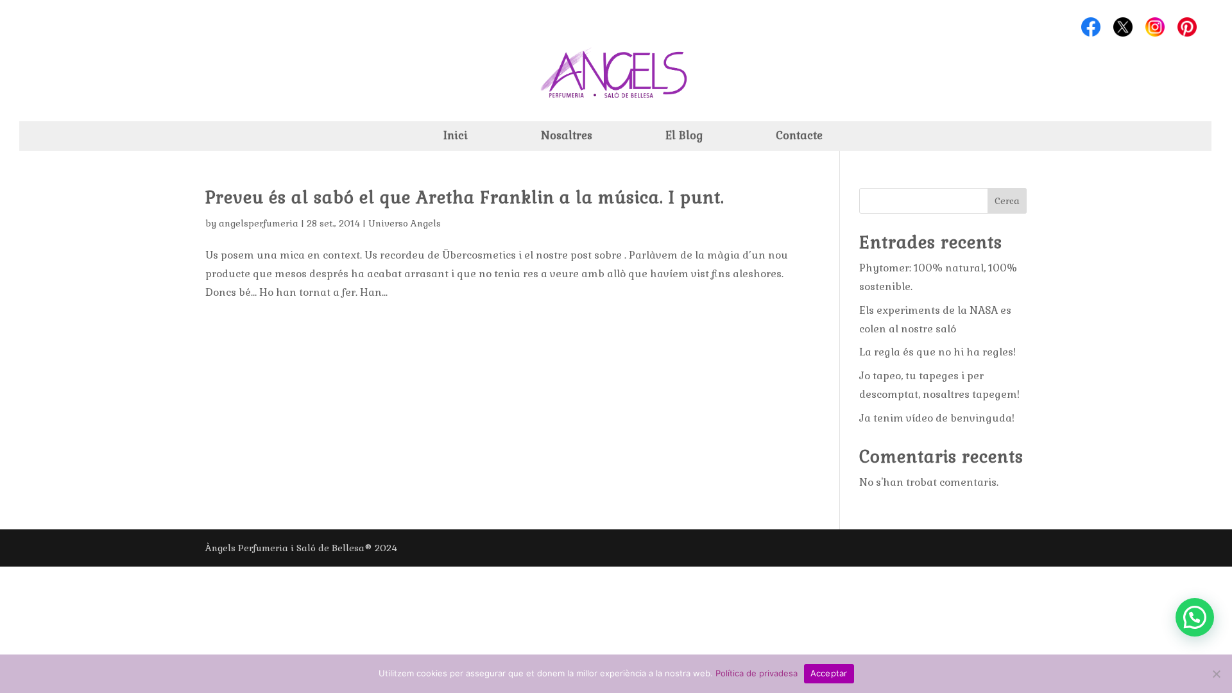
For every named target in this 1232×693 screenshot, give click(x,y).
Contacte (799, 136)
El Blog (684, 136)
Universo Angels (404, 223)
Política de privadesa (756, 673)
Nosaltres (566, 136)
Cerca (1007, 201)
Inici (455, 136)
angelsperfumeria (258, 223)
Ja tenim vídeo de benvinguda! (936, 418)
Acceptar (829, 673)
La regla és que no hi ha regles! (937, 352)
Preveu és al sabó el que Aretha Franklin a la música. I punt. (464, 198)
